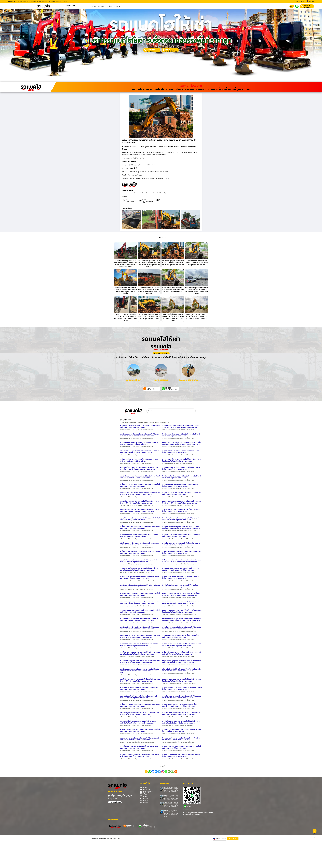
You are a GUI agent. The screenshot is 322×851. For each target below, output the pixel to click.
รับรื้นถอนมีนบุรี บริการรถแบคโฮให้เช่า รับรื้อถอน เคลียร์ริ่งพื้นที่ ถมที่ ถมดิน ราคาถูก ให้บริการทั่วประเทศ (181, 747)
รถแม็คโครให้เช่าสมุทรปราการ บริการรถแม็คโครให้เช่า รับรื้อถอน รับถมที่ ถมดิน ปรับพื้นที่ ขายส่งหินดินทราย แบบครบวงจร (140, 586)
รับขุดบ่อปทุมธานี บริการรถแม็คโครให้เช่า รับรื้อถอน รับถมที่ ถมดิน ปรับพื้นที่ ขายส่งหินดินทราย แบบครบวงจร (181, 739)
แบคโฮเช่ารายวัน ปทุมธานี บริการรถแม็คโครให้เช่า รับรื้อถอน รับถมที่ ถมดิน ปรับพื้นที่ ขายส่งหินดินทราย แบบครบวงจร (181, 662)
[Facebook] (152, 771)
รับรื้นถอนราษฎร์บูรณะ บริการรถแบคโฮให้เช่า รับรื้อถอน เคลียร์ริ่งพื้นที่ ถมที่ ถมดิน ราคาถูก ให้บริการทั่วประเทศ (173, 263)
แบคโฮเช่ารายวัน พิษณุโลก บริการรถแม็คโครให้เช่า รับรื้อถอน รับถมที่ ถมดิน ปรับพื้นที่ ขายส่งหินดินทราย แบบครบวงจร (181, 603)
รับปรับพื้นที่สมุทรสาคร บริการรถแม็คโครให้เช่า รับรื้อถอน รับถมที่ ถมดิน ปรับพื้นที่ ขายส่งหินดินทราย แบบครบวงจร (139, 502)
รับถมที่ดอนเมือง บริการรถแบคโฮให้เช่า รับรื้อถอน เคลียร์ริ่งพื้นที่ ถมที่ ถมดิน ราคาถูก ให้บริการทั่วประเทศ (181, 536)
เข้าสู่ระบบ (303, 1)
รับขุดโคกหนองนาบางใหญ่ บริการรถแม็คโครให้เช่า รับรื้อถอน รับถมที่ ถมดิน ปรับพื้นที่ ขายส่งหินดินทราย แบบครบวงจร (171, 813)
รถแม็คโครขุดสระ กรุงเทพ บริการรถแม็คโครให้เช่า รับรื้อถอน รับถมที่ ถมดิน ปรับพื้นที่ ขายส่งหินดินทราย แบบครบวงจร (181, 697)
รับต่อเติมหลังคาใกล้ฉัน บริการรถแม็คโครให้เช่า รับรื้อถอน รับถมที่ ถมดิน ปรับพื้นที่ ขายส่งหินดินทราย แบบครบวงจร (181, 460)
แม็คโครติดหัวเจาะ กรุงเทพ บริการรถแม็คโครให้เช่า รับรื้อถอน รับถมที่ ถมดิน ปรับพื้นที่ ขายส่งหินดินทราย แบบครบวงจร (171, 790)
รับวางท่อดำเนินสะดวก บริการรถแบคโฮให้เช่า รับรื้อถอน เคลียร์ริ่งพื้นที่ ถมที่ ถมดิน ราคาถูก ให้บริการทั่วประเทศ (181, 519)
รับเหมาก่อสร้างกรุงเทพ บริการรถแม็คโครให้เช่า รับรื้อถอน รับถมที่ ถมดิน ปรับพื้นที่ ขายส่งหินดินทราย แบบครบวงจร (140, 662)
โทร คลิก (128, 200)
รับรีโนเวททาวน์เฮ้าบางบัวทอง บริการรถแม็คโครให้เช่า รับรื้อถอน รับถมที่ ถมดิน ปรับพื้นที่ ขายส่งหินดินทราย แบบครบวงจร (181, 561)
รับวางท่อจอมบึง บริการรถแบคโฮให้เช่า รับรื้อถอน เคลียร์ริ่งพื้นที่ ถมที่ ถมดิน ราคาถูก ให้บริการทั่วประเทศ (140, 731)
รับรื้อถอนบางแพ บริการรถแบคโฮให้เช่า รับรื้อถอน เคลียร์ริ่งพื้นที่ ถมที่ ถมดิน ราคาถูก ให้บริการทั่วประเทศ (140, 705)
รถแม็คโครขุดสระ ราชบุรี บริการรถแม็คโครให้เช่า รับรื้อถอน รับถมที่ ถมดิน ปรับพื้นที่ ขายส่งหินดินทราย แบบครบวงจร (125, 317)
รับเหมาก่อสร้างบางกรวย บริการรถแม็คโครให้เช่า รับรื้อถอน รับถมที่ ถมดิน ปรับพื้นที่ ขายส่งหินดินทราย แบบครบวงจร (139, 620)
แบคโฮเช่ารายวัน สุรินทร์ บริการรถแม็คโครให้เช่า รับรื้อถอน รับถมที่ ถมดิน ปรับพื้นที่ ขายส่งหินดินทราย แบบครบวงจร (140, 680)
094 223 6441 (307, 7)
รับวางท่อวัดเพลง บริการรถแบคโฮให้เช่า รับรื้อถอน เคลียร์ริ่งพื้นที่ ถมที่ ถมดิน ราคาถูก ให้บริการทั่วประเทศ (180, 485)
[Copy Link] (146, 771)
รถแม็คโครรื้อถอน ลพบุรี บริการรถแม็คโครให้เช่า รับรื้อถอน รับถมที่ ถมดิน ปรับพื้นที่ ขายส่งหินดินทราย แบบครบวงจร (181, 714)
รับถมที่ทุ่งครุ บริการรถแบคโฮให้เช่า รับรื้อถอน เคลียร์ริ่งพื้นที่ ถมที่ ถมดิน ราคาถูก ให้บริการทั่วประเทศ (181, 731)
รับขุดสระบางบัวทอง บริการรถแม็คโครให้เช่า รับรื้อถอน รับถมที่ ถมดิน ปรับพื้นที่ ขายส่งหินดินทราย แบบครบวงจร (139, 739)
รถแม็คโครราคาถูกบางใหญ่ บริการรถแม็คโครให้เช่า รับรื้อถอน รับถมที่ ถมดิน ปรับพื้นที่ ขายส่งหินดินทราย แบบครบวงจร (196, 291)
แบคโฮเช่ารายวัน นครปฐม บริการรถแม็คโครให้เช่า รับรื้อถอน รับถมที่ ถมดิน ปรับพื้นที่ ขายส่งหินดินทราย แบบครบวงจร (139, 510)
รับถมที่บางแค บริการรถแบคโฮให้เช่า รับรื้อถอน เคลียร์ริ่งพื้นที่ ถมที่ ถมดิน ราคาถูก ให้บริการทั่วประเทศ (139, 747)
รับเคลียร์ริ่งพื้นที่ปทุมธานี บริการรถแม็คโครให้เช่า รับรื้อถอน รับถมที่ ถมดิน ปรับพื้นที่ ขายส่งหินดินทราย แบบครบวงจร (181, 722)
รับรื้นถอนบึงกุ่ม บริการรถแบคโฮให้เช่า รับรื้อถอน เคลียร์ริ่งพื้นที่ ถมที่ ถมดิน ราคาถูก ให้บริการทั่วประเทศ (173, 290)
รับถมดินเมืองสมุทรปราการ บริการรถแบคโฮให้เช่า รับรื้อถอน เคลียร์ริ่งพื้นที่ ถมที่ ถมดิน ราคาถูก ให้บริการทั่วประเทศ (180, 569)
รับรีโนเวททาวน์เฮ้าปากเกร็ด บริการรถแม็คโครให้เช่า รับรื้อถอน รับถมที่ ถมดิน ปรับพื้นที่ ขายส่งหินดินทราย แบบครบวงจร (139, 569)
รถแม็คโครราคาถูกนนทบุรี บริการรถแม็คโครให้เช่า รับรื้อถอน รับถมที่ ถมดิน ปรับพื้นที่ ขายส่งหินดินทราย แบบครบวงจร (181, 628)
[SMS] (172, 771)
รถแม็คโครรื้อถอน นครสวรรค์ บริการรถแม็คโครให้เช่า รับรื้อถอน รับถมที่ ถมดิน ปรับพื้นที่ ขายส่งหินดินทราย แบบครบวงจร (171, 805)
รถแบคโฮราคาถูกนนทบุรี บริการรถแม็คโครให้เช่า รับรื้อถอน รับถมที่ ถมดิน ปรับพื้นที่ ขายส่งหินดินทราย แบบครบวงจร (139, 603)
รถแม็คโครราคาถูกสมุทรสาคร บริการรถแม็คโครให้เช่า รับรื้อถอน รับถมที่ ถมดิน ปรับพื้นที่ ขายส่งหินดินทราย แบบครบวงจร (140, 653)
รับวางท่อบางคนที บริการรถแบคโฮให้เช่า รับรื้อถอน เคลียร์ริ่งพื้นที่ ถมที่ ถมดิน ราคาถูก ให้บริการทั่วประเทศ (180, 578)
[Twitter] (159, 771)
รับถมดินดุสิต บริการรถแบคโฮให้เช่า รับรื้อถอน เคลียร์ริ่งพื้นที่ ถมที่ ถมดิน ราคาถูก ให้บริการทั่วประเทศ (196, 263)
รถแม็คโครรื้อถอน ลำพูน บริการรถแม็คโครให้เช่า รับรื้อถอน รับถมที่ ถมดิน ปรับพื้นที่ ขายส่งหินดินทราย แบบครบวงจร (149, 291)
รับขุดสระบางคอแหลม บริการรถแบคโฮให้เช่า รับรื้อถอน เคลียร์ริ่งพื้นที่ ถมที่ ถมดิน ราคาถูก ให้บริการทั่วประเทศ (182, 689)
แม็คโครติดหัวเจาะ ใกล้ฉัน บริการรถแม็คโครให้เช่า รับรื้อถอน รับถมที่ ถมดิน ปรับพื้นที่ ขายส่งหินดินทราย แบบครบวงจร (181, 670)
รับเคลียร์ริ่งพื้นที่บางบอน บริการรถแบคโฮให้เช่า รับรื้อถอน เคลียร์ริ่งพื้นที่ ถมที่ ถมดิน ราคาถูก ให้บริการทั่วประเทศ (138, 722)
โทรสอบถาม (150, 388)
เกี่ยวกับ (116, 6)
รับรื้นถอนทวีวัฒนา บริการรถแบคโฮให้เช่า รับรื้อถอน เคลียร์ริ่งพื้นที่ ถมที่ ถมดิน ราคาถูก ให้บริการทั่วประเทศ (139, 460)
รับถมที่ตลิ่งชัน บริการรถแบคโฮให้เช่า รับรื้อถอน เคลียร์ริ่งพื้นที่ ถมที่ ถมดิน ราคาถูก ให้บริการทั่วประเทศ (139, 689)
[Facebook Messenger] (156, 771)
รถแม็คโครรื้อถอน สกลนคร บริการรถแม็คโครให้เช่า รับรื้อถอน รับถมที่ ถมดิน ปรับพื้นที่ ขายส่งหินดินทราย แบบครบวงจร (139, 469)
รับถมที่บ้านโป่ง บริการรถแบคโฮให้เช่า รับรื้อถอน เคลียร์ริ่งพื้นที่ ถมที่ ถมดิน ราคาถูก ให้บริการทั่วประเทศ (181, 435)
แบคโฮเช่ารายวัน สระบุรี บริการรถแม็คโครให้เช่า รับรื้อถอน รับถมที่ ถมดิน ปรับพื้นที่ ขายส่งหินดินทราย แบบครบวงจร (140, 494)
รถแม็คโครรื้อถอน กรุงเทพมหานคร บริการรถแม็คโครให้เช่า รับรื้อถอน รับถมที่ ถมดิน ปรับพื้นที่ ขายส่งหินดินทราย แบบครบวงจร (125, 264)
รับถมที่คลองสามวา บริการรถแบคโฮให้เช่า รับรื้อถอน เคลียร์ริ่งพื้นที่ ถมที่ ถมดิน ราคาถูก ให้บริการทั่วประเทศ (196, 316)
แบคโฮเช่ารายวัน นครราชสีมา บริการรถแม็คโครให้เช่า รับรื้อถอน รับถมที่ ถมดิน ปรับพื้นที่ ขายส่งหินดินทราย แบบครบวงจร (181, 502)
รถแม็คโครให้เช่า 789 (171, 51)
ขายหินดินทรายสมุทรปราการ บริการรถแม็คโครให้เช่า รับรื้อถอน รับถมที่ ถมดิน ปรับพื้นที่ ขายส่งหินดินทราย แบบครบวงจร (181, 594)
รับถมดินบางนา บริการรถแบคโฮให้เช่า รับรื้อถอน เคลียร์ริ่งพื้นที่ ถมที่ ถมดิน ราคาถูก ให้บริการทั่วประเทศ (181, 636)
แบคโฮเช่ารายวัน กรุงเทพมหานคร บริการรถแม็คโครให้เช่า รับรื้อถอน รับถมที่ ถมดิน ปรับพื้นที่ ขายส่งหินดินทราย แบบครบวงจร (181, 443)
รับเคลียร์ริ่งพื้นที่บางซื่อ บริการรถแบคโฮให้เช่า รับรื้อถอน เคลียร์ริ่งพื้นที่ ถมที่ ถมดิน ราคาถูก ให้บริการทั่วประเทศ (181, 645)
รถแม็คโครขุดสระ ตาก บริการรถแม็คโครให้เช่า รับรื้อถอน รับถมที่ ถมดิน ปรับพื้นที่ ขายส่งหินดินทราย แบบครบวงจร (171, 798)
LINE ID (168, 49)
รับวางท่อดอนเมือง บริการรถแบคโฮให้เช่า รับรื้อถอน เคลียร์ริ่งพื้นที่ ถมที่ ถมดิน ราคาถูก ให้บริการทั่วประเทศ (139, 645)
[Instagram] (162, 771)
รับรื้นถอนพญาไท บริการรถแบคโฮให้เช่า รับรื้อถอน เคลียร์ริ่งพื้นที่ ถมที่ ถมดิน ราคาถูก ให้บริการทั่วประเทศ (180, 452)
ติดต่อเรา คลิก (307, 6)
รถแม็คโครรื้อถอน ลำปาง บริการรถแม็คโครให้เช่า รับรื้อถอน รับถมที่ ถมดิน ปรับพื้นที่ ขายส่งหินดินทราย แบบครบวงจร (139, 628)
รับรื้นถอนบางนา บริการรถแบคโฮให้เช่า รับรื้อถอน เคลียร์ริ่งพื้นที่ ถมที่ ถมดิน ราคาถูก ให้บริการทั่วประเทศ (140, 485)
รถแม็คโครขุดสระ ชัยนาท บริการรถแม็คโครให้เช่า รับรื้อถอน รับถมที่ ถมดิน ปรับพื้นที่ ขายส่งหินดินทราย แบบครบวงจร (181, 544)
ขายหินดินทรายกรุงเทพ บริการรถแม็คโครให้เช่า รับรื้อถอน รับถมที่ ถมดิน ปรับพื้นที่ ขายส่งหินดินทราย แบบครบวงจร (181, 680)
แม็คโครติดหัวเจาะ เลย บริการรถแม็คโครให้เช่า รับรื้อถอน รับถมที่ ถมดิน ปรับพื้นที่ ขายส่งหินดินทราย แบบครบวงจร (140, 477)
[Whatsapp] (165, 771)
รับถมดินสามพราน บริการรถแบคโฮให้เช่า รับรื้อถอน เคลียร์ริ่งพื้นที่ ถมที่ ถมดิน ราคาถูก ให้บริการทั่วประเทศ (139, 561)
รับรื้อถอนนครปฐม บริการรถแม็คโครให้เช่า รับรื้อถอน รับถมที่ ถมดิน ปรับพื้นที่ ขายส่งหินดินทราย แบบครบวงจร (140, 578)
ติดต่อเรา (298, 1)
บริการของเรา (101, 6)
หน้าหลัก (94, 6)
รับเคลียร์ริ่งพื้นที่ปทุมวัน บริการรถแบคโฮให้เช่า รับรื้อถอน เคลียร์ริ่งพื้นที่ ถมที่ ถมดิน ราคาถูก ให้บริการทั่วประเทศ (125, 291)
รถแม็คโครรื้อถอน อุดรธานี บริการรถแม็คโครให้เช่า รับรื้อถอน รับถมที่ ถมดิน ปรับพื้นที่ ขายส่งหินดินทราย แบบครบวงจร (140, 452)
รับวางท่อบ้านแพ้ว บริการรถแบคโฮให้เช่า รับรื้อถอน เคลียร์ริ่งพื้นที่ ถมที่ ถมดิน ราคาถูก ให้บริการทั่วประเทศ (139, 697)
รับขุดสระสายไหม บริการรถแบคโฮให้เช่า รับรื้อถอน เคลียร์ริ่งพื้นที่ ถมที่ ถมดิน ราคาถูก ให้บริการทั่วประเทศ (140, 427)
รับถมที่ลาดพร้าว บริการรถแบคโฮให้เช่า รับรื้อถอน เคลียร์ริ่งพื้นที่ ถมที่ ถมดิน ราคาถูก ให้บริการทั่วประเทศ (181, 477)
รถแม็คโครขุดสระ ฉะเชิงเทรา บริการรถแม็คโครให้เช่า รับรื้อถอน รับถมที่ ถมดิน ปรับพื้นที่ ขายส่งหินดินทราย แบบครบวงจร (139, 435)
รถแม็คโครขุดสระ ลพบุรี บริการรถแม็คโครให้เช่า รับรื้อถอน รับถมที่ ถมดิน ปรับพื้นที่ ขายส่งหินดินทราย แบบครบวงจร (140, 714)
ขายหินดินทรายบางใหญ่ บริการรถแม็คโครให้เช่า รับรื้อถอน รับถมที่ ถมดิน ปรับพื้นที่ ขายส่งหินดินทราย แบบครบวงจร (182, 611)
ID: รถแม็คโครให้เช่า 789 (147, 202)
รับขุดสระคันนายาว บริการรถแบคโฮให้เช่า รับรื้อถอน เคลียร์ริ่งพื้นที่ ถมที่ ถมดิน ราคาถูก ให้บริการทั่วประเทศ (180, 510)
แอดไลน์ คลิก (145, 200)
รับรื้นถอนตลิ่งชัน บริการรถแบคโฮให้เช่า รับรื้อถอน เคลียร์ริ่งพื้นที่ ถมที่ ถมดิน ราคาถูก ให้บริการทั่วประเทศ (140, 552)
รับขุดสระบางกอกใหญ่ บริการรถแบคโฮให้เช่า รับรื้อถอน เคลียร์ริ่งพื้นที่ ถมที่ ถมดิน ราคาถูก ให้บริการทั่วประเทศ (139, 756)
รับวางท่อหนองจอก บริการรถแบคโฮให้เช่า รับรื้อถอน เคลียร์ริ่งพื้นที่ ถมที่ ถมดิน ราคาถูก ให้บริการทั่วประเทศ (181, 756)
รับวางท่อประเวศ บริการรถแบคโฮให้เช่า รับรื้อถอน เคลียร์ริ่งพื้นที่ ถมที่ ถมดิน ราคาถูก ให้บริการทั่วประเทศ (140, 594)
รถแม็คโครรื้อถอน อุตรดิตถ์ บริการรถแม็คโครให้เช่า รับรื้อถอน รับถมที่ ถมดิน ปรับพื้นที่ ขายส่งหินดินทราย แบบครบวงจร (181, 427)
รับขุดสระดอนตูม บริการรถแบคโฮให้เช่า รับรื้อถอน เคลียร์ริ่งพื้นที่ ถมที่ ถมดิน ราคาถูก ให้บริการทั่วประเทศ (140, 611)
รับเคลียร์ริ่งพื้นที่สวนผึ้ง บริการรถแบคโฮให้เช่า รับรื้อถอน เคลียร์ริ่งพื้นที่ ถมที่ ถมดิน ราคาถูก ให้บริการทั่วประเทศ (173, 317)
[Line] (149, 771)
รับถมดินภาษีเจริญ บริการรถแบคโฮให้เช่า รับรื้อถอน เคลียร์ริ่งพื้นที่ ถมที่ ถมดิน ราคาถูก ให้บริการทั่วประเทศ (139, 443)
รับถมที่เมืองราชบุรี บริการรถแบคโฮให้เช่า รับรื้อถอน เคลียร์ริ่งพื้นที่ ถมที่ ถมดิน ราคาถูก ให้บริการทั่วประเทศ (181, 469)
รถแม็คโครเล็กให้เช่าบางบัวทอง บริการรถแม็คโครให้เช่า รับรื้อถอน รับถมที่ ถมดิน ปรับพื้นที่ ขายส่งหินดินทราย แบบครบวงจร (181, 527)
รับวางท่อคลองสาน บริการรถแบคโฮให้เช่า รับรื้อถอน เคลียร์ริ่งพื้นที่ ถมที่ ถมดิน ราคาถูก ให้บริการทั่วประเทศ (139, 536)
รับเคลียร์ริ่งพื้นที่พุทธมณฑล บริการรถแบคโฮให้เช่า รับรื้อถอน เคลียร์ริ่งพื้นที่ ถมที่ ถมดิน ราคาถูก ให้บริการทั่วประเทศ (149, 264)
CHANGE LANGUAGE (221, 839)
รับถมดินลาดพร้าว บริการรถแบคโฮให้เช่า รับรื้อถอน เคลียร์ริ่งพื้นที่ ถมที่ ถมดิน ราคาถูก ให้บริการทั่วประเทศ (149, 316)
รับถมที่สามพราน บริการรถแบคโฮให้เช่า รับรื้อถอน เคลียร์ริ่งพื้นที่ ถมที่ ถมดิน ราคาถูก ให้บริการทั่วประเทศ (140, 519)
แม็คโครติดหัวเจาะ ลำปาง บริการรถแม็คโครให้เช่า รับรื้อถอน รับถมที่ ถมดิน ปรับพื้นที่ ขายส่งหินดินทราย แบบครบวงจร (139, 544)
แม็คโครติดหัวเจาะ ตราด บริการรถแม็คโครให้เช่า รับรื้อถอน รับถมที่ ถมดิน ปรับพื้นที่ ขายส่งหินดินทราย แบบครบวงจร (140, 636)
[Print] (175, 771)
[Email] (169, 771)
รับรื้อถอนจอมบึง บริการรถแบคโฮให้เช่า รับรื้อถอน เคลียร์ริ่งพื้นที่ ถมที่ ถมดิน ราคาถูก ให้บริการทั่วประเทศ (140, 527)
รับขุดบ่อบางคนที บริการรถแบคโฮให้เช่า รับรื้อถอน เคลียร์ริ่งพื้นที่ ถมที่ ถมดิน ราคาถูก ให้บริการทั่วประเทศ (182, 494)
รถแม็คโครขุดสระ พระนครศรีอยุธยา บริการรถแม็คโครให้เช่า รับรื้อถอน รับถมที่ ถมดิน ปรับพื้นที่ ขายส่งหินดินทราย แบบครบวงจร (139, 671)
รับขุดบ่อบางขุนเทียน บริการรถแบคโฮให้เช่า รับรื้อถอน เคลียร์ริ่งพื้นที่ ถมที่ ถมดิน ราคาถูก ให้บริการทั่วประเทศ (181, 552)
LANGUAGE (311, 1)
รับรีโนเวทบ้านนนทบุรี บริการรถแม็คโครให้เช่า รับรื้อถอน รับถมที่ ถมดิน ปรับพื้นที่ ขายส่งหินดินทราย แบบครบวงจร (181, 653)
